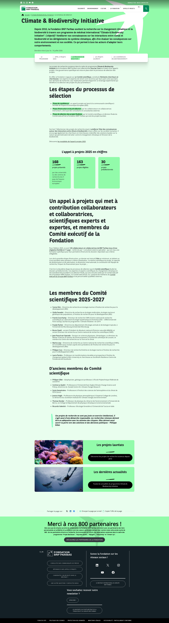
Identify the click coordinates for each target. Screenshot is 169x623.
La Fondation (115, 8)
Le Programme (43, 58)
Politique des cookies (57, 620)
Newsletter (132, 3)
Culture (103, 8)
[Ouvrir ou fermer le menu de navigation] (146, 8)
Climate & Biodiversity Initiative (42, 15)
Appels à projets (129, 8)
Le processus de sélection (77, 58)
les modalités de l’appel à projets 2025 (72, 141)
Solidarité (81, 8)
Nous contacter (142, 3)
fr (139, 7)
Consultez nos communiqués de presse (65, 563)
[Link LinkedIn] (21, 2)
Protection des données (76, 620)
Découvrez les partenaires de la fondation (84, 540)
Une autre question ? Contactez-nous (65, 583)
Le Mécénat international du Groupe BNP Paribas (108, 584)
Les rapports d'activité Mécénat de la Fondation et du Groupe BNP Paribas (84, 610)
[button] (112, 511)
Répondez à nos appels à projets (64, 569)
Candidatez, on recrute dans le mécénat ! (64, 576)
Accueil (27, 15)
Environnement (92, 8)
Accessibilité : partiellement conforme (117, 620)
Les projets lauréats (98, 58)
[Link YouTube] (30, 2)
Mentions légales (94, 620)
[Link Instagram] (27, 2)
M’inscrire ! (72, 600)
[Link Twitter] (24, 2)
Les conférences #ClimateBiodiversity (119, 58)
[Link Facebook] (32, 2)
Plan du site (42, 620)
